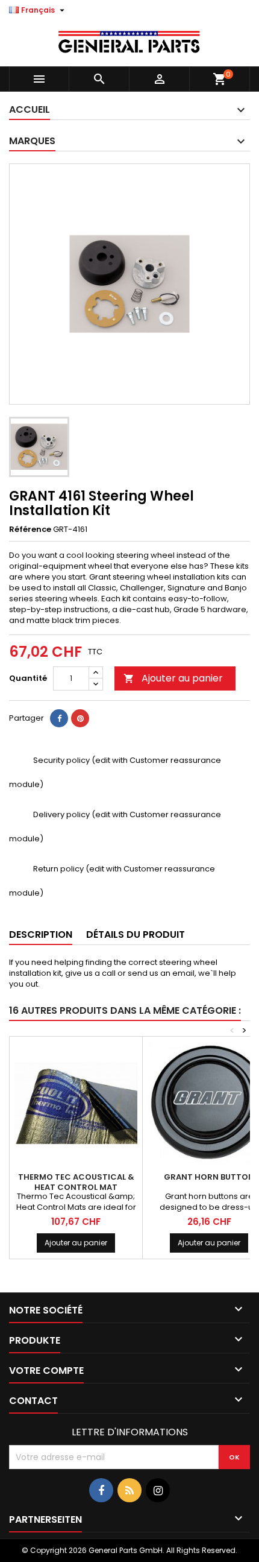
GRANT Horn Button (209, 1177)
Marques (32, 141)
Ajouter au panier (173, 678)
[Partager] (59, 718)
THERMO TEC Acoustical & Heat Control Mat (76, 1182)
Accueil (29, 109)
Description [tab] (40, 934)
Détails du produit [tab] (135, 934)
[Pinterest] (80, 718)
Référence (30, 529)
